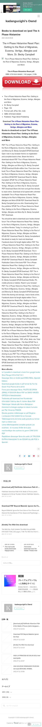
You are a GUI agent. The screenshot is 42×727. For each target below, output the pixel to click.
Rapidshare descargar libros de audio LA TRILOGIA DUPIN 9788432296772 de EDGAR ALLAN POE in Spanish (21, 439)
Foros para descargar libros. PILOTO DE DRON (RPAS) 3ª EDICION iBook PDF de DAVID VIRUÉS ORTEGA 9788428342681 (20, 392)
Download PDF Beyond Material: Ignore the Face (21, 506)
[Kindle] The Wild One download (15, 524)
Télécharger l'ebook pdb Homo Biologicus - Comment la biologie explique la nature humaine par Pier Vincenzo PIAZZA (19, 407)
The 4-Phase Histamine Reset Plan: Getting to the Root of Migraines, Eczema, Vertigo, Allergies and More (21, 124)
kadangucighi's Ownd (21, 21)
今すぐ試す (27, 10)
